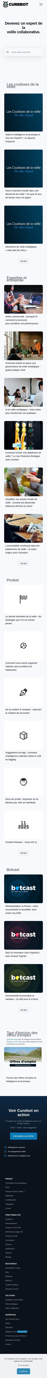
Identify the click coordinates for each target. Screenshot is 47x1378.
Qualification (9, 1249)
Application (9, 1196)
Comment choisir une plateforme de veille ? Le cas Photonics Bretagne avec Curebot (23, 456)
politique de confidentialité (23, 1361)
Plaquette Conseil (11, 1289)
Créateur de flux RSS (13, 1228)
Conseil (8, 1208)
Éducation (9, 1327)
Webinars (8, 1276)
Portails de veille (11, 1236)
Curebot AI (9, 1219)
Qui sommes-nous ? (12, 1319)
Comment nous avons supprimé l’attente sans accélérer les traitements (21, 666)
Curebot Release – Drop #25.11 (21, 842)
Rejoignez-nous (11, 1332)
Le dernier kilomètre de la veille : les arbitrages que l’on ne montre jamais (23, 620)
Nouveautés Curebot (12, 1268)
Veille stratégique (11, 1304)
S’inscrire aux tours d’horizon (15, 1336)
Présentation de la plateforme (16, 1183)
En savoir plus (23, 1365)
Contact (8, 1344)
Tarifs (7, 1187)
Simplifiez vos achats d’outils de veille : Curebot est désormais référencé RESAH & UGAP (21, 502)
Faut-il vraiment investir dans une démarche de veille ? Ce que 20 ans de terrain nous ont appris (23, 194)
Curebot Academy (12, 1285)
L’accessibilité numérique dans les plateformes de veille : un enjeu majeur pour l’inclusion (22, 549)
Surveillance (9, 1240)
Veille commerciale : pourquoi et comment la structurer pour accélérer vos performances (22, 320)
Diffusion (8, 1253)
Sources (8, 1244)
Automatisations (11, 1223)
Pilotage (8, 1257)
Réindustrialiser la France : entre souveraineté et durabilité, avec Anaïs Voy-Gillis (21, 909)
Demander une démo (12, 1340)
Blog (7, 1272)
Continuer (23, 1371)
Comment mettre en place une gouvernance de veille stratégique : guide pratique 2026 (22, 366)
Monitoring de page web (14, 1232)
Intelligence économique (14, 1300)
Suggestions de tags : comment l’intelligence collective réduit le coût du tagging (23, 756)
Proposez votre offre (14, 1042)
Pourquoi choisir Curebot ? (15, 1191)
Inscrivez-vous (12, 1039)
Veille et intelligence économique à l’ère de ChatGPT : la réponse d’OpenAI (22, 138)
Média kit (8, 1280)
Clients (7, 1323)
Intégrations (9, 1204)
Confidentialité (10, 1200)
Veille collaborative (12, 1308)
